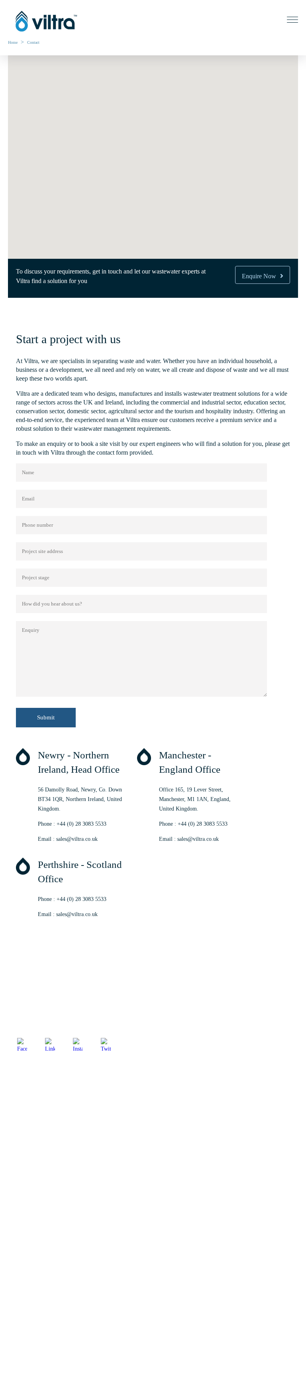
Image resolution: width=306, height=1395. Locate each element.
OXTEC (17, 1310)
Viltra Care (20, 1281)
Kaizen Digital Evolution (65, 1066)
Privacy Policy (24, 1210)
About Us (18, 1168)
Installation (20, 1267)
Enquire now (259, 276)
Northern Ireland (27, 1111)
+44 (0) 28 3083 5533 (81, 824)
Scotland (17, 1125)
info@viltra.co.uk (28, 1025)
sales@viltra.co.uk (77, 839)
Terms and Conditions (32, 1224)
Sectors (16, 1182)
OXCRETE (21, 1324)
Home (13, 42)
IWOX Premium (26, 1338)
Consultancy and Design (35, 1253)
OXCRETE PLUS (28, 1366)
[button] (153, 125)
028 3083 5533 (42, 1015)
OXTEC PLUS (25, 1352)
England (17, 1139)
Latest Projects (24, 1196)
